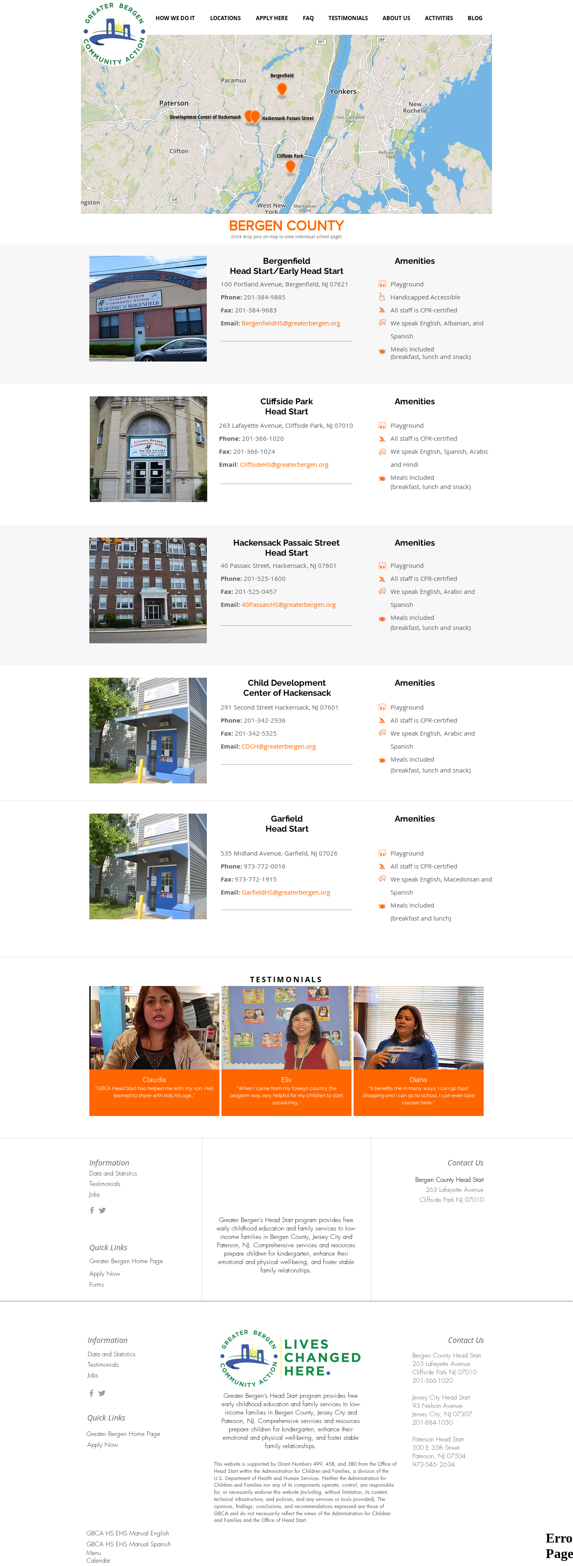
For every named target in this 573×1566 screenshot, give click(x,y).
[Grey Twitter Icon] (102, 1210)
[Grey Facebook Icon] (91, 1210)
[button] (153, 1284)
